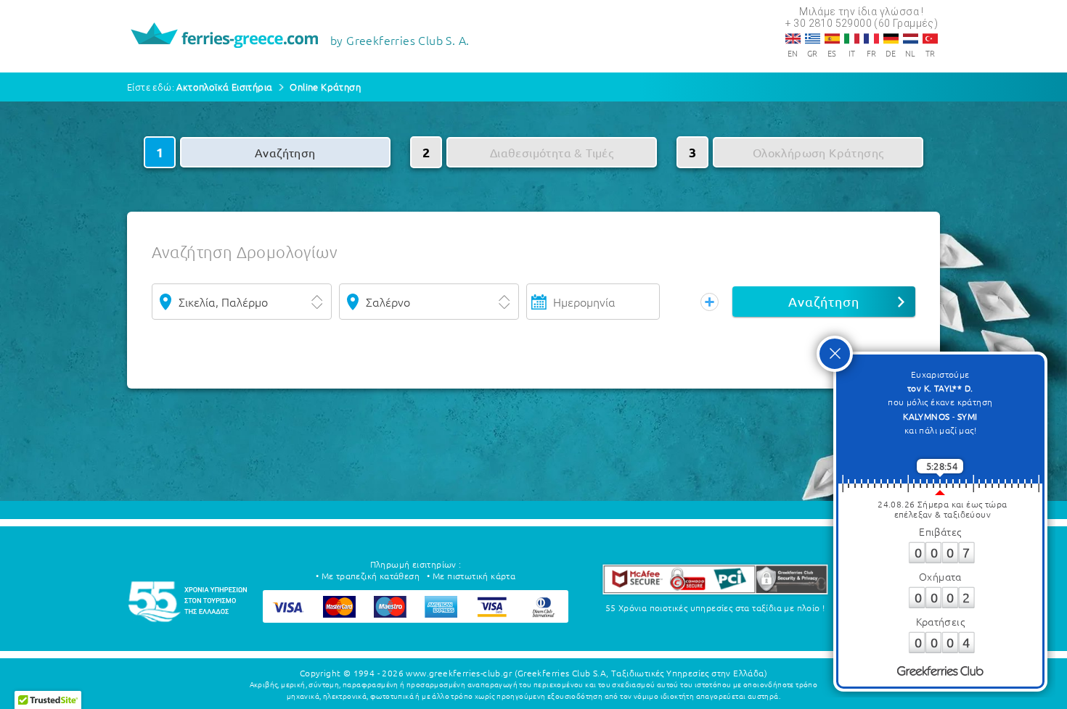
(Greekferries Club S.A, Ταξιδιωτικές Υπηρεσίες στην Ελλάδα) (641, 673)
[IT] (852, 38)
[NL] (910, 38)
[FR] (871, 38)
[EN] (793, 38)
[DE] (891, 38)
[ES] (832, 38)
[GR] (812, 38)
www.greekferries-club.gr (459, 673)
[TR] (930, 38)
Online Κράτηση (325, 87)
